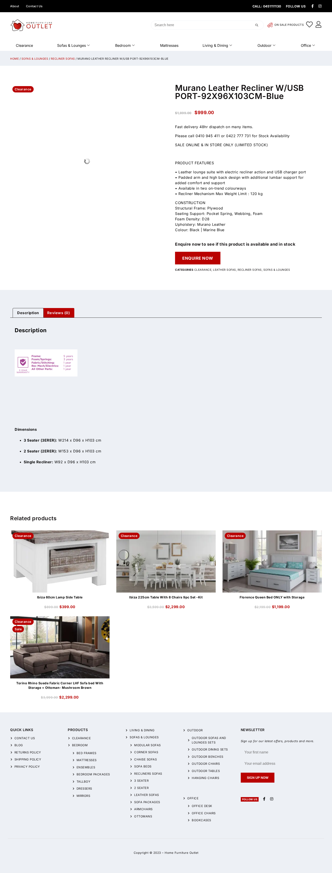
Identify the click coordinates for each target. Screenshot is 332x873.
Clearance (24, 45)
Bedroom (123, 45)
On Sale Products (289, 25)
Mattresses (169, 45)
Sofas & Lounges (71, 45)
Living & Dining (215, 45)
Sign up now (257, 777)
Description (28, 313)
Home (14, 58)
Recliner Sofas (63, 58)
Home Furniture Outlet (182, 852)
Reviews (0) (58, 313)
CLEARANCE (203, 269)
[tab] (28, 313)
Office (306, 45)
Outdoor (264, 45)
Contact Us (34, 6)
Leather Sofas (224, 269)
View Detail (60, 534)
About (14, 6)
